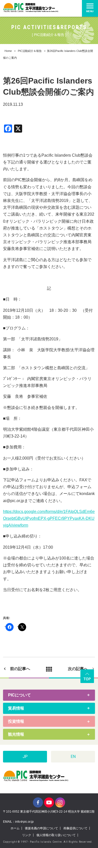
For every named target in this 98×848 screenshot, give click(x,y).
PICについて (19, 695)
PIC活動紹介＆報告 (30, 50)
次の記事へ (78, 669)
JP (25, 756)
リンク (26, 835)
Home (8, 50)
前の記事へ (20, 669)
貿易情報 (16, 708)
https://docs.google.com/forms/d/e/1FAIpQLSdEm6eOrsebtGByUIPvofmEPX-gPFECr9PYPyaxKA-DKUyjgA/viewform (49, 518)
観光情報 (16, 734)
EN (73, 756)
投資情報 (16, 721)
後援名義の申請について (41, 828)
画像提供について (75, 828)
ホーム (15, 828)
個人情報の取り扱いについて (56, 835)
